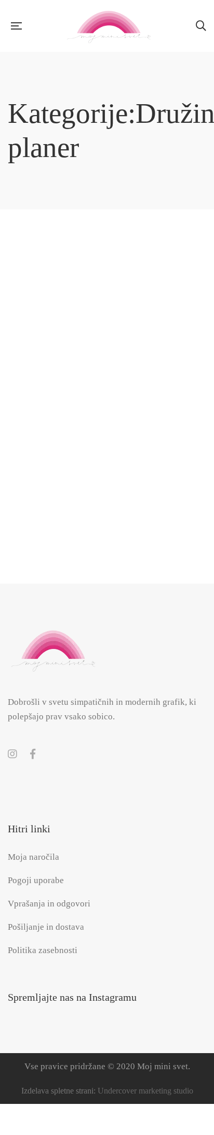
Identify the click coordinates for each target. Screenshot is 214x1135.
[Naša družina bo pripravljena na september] (107, 316)
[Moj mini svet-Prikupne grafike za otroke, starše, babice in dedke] (108, 26)
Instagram (12, 754)
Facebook (32, 754)
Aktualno (130, 450)
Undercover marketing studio (145, 1090)
